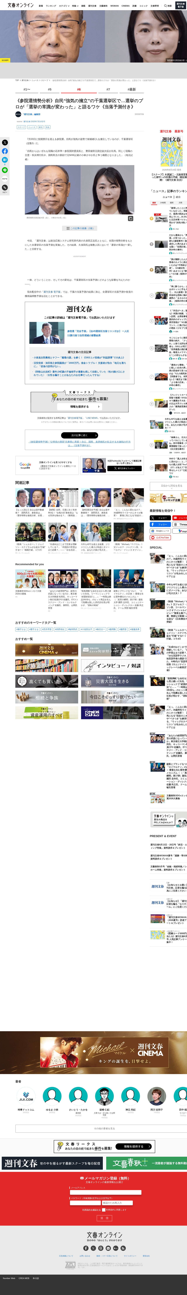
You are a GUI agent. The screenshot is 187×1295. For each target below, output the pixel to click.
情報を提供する (79, 406)
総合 (178, 197)
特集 (74, 6)
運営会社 (146, 1256)
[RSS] (123, 1248)
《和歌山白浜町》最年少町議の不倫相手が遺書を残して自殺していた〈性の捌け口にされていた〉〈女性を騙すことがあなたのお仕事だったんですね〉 (79, 373)
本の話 (36, 1278)
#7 (108, 89)
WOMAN (114, 6)
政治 (40, 127)
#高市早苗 (47, 629)
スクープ (44, 80)
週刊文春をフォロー (126, 468)
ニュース (34, 80)
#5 (49, 89)
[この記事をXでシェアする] (4, 143)
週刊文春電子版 (75, 418)
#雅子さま (21, 629)
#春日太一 (100, 629)
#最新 (132, 89)
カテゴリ (63, 6)
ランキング (51, 6)
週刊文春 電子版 (52, 292)
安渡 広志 (171, 431)
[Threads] (100, 1248)
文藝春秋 (103, 6)
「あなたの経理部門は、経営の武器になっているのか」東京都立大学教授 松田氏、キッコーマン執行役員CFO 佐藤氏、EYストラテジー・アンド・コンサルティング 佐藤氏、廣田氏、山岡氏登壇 (63, 601)
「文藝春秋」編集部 (179, 452)
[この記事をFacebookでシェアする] (4, 151)
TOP (17, 80)
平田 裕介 (176, 477)
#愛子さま (34, 629)
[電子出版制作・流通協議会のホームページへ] (70, 1265)
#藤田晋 (123, 629)
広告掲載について (66, 1256)
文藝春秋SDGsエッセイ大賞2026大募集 (28, 594)
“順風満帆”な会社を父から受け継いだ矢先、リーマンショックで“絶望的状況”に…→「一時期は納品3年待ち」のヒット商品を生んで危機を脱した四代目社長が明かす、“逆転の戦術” (96, 599)
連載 (83, 6)
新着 (41, 6)
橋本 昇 (175, 359)
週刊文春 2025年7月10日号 (34, 122)
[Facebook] (86, 1248)
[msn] (115, 1248)
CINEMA (126, 6)
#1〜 (27, 89)
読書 (135, 6)
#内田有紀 (59, 629)
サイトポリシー (130, 1256)
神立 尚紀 (176, 229)
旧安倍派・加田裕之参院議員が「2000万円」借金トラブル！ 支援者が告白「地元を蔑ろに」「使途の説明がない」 (80, 364)
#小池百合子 (86, 629)
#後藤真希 (135, 629)
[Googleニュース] (108, 1248)
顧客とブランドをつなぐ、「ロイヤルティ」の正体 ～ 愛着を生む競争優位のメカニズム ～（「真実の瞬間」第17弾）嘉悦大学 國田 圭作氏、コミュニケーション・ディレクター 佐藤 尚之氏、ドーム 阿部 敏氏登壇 (128, 601)
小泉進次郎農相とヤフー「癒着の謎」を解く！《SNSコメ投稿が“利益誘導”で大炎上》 (79, 357)
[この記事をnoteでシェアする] (5, 179)
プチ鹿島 (175, 331)
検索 (170, 6)
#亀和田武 (72, 629)
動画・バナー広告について (107, 1256)
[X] (93, 1248)
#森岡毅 (112, 629)
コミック (144, 6)
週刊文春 (92, 6)
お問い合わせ (85, 1256)
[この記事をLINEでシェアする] (4, 170)
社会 (47, 127)
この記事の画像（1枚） (82, 228)
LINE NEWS (91, 418)
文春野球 (155, 6)
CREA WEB (24, 1278)
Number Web (9, 1278)
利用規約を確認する (91, 1210)
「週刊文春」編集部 (31, 114)
